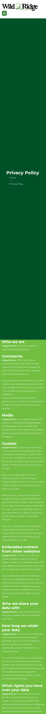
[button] (4, 13)
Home (13, 177)
